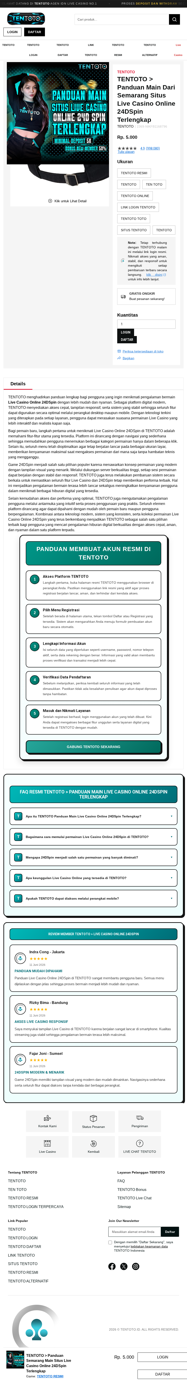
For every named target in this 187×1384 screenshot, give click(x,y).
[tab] (18, 384)
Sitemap (124, 1207)
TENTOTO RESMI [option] (134, 173)
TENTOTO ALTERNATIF (28, 1281)
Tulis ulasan (126, 151)
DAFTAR (127, 339)
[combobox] (127, 19)
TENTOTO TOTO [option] (133, 219)
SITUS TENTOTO (22, 1264)
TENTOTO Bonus (131, 1190)
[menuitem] (8, 45)
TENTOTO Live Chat (134, 1198)
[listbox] (146, 202)
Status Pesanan (93, 1127)
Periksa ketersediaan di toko (143, 351)
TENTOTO (17, 397)
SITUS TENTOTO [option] (134, 230)
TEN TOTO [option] (154, 184)
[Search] (174, 19)
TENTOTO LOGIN (23, 1238)
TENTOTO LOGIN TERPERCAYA (36, 1207)
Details (18, 383)
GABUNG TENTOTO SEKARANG (93, 747)
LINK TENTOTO (21, 1255)
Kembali (93, 1151)
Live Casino (47, 1151)
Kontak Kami (47, 1126)
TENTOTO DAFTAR (24, 1247)
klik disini (154, 274)
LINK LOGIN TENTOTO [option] (138, 207)
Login (12, 32)
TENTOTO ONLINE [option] (135, 196)
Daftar (34, 32)
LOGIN (125, 332)
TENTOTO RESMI (23, 1198)
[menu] (93, 50)
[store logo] (26, 19)
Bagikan (128, 358)
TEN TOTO (17, 1190)
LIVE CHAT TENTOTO (139, 1151)
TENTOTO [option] (128, 184)
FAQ (121, 1181)
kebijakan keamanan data (149, 1246)
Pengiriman (140, 1126)
